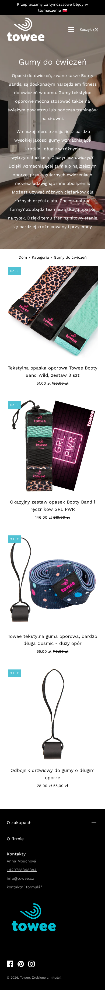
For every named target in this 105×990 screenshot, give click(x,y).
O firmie (15, 838)
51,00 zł (52, 383)
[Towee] (25, 29)
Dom (23, 257)
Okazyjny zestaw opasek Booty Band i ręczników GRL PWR (52, 505)
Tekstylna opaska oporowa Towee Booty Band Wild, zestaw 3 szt (52, 371)
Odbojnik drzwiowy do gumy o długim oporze (52, 774)
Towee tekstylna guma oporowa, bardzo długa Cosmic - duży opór (52, 640)
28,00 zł (52, 786)
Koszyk (89, 29)
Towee (25, 977)
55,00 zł (52, 651)
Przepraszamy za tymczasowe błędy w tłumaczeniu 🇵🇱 (52, 7)
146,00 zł (52, 517)
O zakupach (19, 822)
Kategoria (40, 257)
